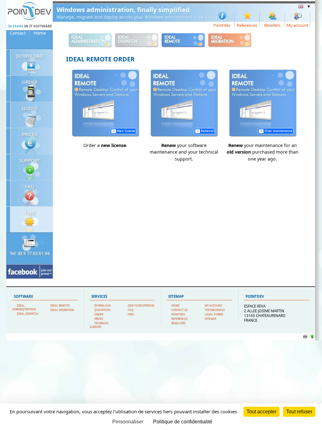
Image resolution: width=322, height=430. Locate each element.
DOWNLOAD (30, 56)
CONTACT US (179, 310)
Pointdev (222, 24)
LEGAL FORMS (214, 314)
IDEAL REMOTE (60, 306)
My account (297, 24)
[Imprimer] (305, 338)
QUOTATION (102, 310)
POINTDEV (178, 314)
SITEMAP (210, 319)
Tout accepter (261, 411)
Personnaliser (127, 421)
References (247, 24)
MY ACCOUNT (213, 306)
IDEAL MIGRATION (62, 310)
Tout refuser (299, 411)
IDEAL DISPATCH (27, 314)
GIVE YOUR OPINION (141, 306)
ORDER (29, 82)
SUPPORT (29, 160)
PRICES (29, 134)
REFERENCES (179, 319)
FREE (30, 212)
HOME (175, 306)
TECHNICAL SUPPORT (99, 325)
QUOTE (30, 108)
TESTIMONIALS (215, 310)
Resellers (272, 24)
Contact (18, 33)
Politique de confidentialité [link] (182, 421)
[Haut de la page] (312, 338)
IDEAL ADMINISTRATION (24, 307)
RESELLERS (178, 323)
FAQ (29, 186)
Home (40, 33)
